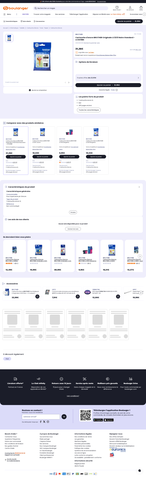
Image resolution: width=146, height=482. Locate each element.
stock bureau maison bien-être (106, 55)
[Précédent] (65, 82)
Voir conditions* (73, 396)
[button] (144, 14)
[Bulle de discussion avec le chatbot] (139, 470)
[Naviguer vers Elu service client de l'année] (125, 455)
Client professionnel (47, 455)
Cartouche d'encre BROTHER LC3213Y (109, 260)
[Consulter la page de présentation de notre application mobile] (98, 420)
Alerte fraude (79, 466)
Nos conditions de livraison (14, 444)
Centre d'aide (9, 448)
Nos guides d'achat (11, 446)
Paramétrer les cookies (83, 446)
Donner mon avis (73, 229)
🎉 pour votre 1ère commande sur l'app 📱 (73, 1)
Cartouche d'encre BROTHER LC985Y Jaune (135, 260)
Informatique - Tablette (17, 28)
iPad (7, 359)
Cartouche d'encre (56, 28)
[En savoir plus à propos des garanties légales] (116, 90)
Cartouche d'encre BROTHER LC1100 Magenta (87, 260)
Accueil (5, 28)
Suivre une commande (13, 441)
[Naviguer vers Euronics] (125, 449)
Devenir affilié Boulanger (118, 441)
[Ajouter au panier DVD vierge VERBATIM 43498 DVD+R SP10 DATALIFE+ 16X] (118, 297)
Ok (64, 417)
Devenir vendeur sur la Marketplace (122, 446)
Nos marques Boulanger (48, 446)
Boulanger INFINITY (46, 458)
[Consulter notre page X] (44, 422)
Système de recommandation (85, 451)
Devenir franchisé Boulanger (119, 439)
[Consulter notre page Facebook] (40, 422)
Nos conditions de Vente (83, 437)
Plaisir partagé (45, 439)
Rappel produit (80, 464)
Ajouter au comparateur (39, 90)
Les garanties (79, 439)
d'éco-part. (138, 49)
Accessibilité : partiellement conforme (88, 458)
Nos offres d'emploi (116, 437)
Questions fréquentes (12, 439)
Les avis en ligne (80, 453)
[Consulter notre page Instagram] (48, 422)
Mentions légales (80, 441)
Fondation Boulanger (47, 453)
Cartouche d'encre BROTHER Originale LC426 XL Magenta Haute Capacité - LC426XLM (63, 261)
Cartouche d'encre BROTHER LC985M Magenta (12, 260)
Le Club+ (91, 52)
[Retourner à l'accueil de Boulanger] (15, 8)
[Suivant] (68, 82)
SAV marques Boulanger (48, 448)
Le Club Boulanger (46, 451)
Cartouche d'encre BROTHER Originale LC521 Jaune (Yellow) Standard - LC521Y (38, 261)
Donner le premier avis (92, 43)
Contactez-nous (11, 437)
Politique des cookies (82, 448)
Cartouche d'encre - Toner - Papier (37, 28)
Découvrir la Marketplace (118, 444)
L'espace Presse (45, 441)
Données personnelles (82, 444)
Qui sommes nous (46, 437)
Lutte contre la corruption (84, 455)
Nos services (44, 444)
